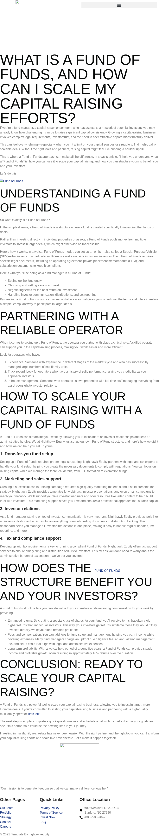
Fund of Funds (107, 570)
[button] (119, 5)
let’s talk (34, 714)
